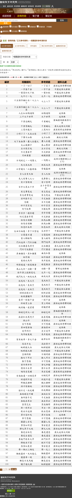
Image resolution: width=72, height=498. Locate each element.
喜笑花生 (26, 404)
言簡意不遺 (26, 234)
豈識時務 (26, 354)
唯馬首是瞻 (26, 371)
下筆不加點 (26, 137)
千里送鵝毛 (26, 121)
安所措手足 (26, 198)
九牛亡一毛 (26, 96)
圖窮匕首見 (26, 421)
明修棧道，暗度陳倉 (26, 264)
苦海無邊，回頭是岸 (26, 375)
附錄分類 (6, 57)
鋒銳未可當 (26, 442)
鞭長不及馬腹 (26, 460)
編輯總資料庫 (61, 46)
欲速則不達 (26, 379)
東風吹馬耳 (26, 260)
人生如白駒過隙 (26, 113)
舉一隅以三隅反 (26, 449)
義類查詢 (6, 31)
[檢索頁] (9, 13)
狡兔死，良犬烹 (26, 281)
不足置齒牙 (26, 152)
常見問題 (17, 6)
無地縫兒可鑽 (26, 394)
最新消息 (10, 6)
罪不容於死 (26, 415)
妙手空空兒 (26, 205)
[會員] (52, 6)
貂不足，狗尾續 (26, 390)
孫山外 (26, 320)
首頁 (4, 6)
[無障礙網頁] (11, 491)
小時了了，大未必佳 (26, 133)
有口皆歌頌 (26, 182)
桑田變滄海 (26, 327)
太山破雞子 (26, 145)
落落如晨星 (26, 446)
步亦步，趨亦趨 (26, 213)
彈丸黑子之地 (26, 428)
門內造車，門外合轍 (26, 242)
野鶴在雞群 (26, 383)
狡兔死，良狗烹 (26, 285)
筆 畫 (6, 62)
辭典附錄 (21, 16)
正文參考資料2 (20, 46)
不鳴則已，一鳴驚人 (26, 160)
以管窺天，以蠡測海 (26, 169)
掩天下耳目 (26, 357)
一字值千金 (26, 89)
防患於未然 (26, 227)
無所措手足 (26, 397)
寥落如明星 (26, 425)
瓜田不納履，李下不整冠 (26, 231)
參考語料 (33, 46)
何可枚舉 (26, 209)
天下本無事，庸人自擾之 (26, 141)
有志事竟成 (26, 191)
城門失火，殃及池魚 (26, 276)
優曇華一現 (26, 457)
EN (43, 6)
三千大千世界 (26, 116)
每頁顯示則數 (28, 77)
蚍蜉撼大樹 (26, 350)
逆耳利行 (26, 331)
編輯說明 (24, 6)
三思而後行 (26, 129)
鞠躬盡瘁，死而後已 (26, 453)
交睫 (26, 202)
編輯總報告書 (7, 51)
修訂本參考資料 (47, 46)
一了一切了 (26, 85)
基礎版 (48, 6)
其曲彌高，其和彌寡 (26, 253)
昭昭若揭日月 (26, 293)
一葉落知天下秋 (26, 92)
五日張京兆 (26, 148)
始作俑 (26, 257)
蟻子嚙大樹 (26, 464)
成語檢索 (6, 16)
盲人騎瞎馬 (26, 238)
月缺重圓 (26, 155)
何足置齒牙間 (26, 216)
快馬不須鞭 (26, 220)
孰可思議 (26, 361)
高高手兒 (26, 344)
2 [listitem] (3, 469)
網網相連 (29, 484)
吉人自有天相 (26, 174)
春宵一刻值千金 (26, 300)
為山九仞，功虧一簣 (26, 269)
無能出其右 (26, 401)
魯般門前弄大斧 (26, 439)
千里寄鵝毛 (26, 126)
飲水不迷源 (26, 411)
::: (1, 6)
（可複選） (32, 27)
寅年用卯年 (26, 364)
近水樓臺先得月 (26, 246)
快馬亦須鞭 (26, 223)
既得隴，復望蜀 (26, 307)
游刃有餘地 (26, 386)
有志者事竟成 (26, 195)
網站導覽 (38, 6)
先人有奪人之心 (26, 178)
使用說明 (31, 6)
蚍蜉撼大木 (26, 347)
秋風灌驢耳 (26, 296)
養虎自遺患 (26, 435)
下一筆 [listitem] (8, 469)
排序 (40, 77)
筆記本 (48, 16)
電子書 (35, 16)
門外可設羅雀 (26, 249)
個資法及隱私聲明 (8, 484)
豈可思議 (26, 324)
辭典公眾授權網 (20, 484)
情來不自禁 (26, 368)
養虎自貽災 (26, 432)
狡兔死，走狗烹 (26, 289)
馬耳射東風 (26, 334)
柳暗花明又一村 (26, 312)
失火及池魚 (26, 165)
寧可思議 (26, 418)
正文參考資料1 (7, 46)
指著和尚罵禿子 (26, 317)
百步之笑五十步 (26, 187)
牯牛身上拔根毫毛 (26, 272)
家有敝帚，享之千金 (26, 339)
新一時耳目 (26, 408)
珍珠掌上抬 (26, 303)
